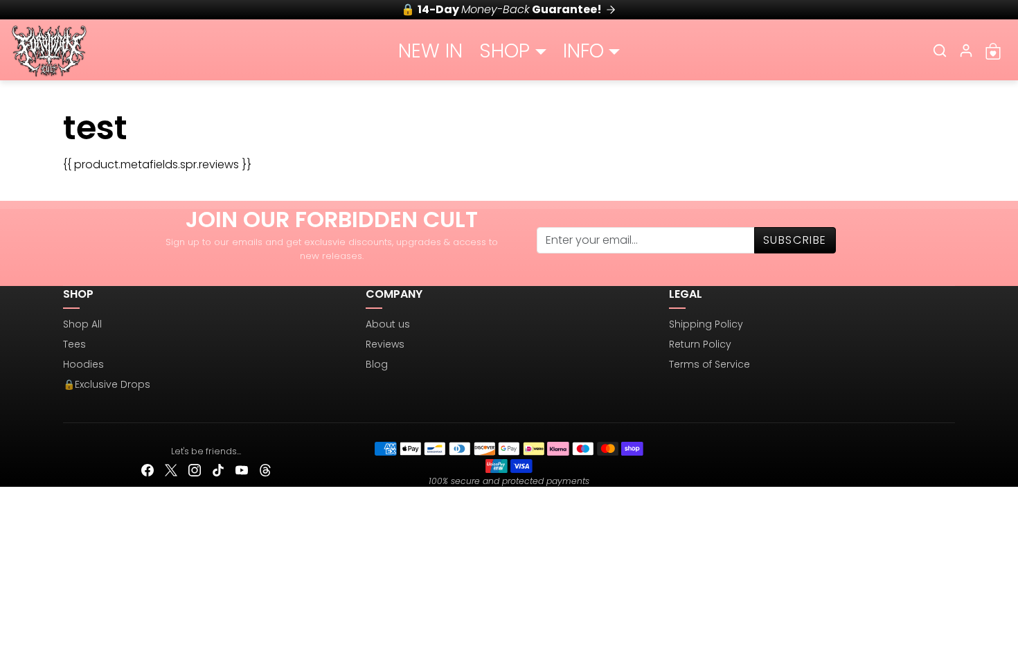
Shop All (82, 324)
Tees (74, 344)
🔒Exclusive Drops (106, 384)
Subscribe (795, 240)
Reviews (385, 344)
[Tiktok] (218, 470)
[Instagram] (194, 470)
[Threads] (265, 470)
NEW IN (430, 50)
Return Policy (700, 344)
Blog (377, 364)
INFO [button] (583, 50)
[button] (940, 50)
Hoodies (83, 364)
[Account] (966, 50)
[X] (171, 470)
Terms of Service (709, 364)
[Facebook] (147, 470)
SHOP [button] (504, 50)
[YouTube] (241, 470)
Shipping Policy (706, 324)
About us (388, 324)
